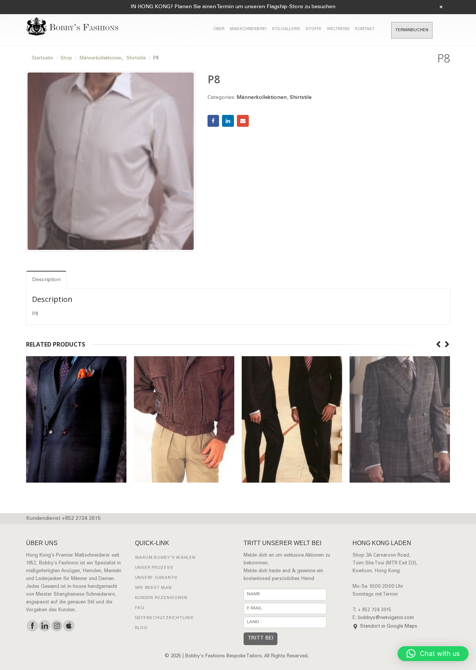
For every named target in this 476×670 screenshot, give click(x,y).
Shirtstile (301, 97)
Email (243, 121)
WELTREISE (338, 29)
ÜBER (219, 29)
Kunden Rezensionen (161, 598)
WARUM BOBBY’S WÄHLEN (165, 558)
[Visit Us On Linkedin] (44, 626)
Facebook (213, 121)
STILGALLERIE (286, 29)
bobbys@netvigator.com (386, 618)
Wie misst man (153, 588)
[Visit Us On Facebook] (32, 626)
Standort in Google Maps (388, 626)
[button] (433, 653)
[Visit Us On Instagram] (57, 626)
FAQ (139, 608)
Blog (141, 628)
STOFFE (314, 29)
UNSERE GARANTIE (156, 578)
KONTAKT (364, 29)
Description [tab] (46, 280)
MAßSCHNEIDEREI (248, 29)
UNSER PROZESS (154, 568)
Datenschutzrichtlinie (164, 618)
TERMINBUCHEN (411, 30)
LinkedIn (228, 121)
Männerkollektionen (262, 97)
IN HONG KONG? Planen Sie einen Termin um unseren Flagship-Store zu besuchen (233, 7)
